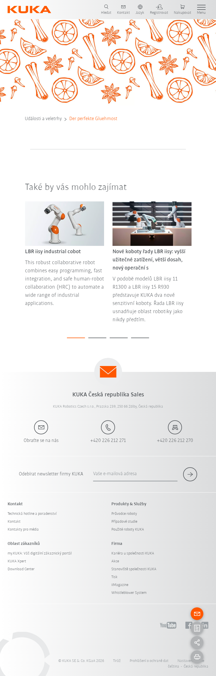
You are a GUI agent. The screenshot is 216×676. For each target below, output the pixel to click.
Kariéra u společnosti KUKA (132, 553)
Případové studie (124, 522)
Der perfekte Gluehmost (93, 119)
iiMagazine (119, 585)
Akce (115, 561)
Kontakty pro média (23, 529)
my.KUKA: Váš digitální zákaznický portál (40, 553)
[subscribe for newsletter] (190, 474)
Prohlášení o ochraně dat (149, 661)
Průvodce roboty (124, 514)
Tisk (114, 577)
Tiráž (117, 661)
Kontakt (14, 522)
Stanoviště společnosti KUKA (133, 569)
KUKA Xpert (17, 561)
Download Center (21, 569)
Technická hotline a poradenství (32, 514)
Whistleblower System (129, 593)
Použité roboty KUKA (127, 529)
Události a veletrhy (43, 119)
